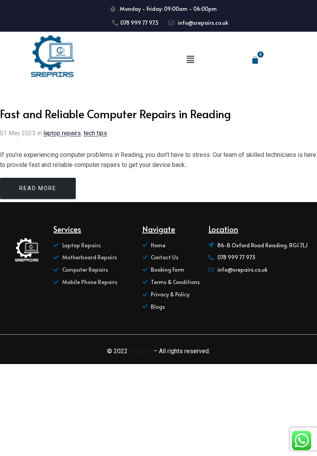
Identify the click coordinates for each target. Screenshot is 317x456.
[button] (190, 59)
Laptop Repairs (62, 133)
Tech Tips (95, 133)
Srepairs (140, 351)
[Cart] (255, 60)
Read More (37, 188)
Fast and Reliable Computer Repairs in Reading (115, 113)
